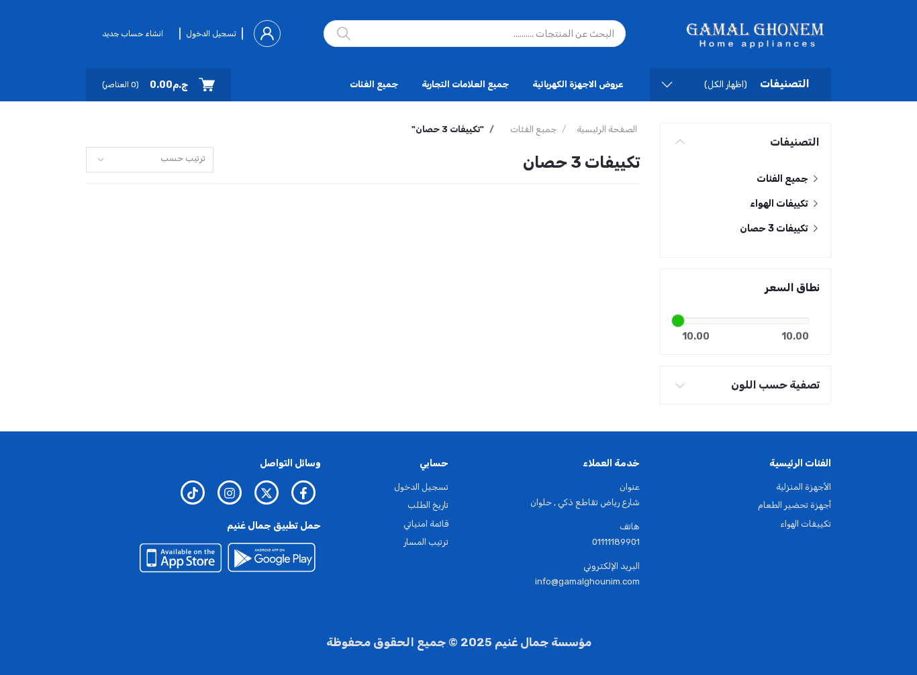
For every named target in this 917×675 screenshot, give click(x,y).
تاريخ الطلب (427, 505)
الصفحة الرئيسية (607, 129)
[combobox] (149, 160)
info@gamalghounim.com (587, 581)
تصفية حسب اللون (775, 384)
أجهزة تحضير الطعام (794, 505)
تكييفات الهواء (780, 203)
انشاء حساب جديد (132, 33)
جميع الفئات (374, 84)
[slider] (678, 320)
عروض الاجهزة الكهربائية (577, 84)
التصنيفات (795, 142)
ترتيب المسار (425, 542)
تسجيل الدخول (211, 33)
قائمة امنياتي (425, 524)
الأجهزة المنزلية (803, 487)
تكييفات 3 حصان (775, 228)
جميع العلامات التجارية (465, 84)
